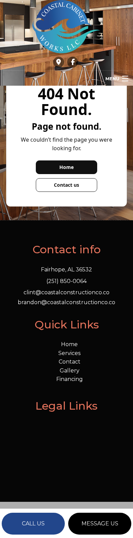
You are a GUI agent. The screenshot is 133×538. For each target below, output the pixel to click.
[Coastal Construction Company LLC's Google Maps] (58, 62)
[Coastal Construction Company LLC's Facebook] (72, 62)
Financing (69, 379)
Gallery (69, 370)
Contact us (66, 185)
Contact (69, 361)
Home (66, 167)
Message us (100, 523)
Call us (33, 523)
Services (69, 353)
